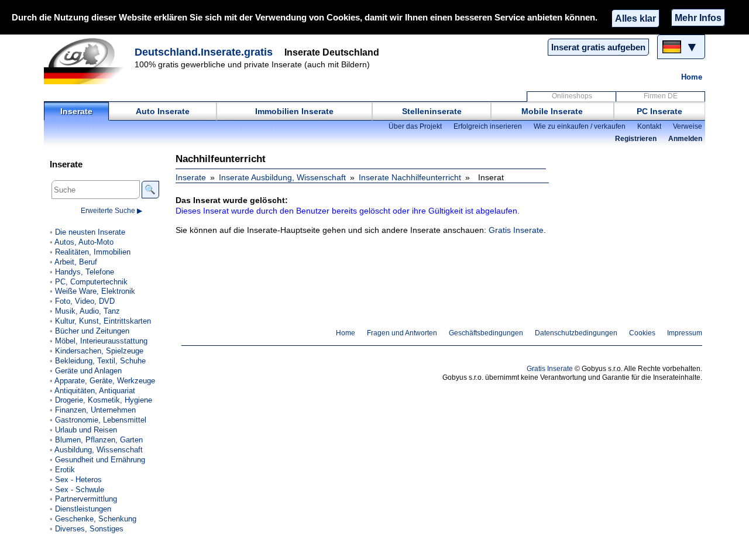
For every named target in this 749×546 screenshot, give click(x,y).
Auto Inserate (163, 111)
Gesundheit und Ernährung (100, 459)
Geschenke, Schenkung (95, 518)
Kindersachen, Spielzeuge (99, 350)
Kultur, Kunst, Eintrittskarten (103, 321)
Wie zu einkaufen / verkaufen (580, 126)
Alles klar (635, 18)
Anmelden (685, 139)
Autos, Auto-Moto (84, 242)
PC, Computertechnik (91, 281)
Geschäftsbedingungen (486, 333)
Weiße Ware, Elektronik (95, 291)
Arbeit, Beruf (75, 261)
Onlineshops (572, 96)
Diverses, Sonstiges (89, 528)
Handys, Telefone (84, 271)
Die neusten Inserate (90, 232)
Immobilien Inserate (294, 111)
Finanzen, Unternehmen (95, 410)
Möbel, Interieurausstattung (101, 340)
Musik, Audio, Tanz (87, 311)
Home (691, 77)
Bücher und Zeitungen (92, 331)
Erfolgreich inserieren (487, 126)
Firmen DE (661, 96)
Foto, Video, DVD (85, 301)
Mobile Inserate (552, 111)
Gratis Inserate (516, 230)
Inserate (76, 111)
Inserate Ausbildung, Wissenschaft (282, 177)
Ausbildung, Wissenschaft (98, 449)
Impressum (684, 333)
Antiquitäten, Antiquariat (94, 390)
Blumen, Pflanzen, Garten (99, 439)
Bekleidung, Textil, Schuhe (100, 360)
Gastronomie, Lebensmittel (100, 419)
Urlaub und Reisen (86, 429)
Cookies (642, 333)
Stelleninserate (432, 111)
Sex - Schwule (79, 489)
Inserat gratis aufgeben (598, 47)
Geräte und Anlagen (88, 370)
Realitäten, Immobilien (92, 252)
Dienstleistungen (83, 508)
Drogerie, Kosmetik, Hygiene (103, 400)
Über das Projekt (415, 126)
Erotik (65, 469)
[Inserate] (88, 60)
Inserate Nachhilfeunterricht (410, 177)
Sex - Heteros (78, 479)
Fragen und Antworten (402, 333)
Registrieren (636, 139)
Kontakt (649, 126)
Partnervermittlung (86, 499)
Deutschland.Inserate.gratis (204, 52)
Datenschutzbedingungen (576, 333)
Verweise (687, 126)
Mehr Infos (698, 17)
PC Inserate (659, 111)
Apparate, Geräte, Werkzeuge (104, 380)
